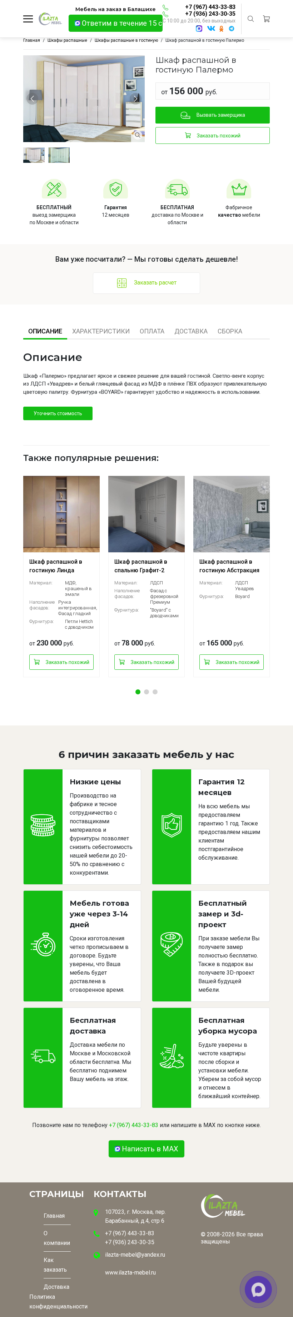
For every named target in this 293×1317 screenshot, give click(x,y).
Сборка (230, 331)
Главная (54, 1215)
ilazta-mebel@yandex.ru (135, 1254)
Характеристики (101, 331)
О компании (57, 1238)
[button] (137, 691)
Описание (45, 331)
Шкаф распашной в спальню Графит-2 (140, 566)
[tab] (45, 331)
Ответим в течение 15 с (122, 23)
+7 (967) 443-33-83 (210, 7)
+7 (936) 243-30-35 (210, 13)
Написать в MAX (150, 1149)
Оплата (152, 331)
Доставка (191, 331)
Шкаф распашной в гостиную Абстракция (229, 566)
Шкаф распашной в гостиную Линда (55, 566)
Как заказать (55, 1265)
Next (136, 98)
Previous (33, 98)
